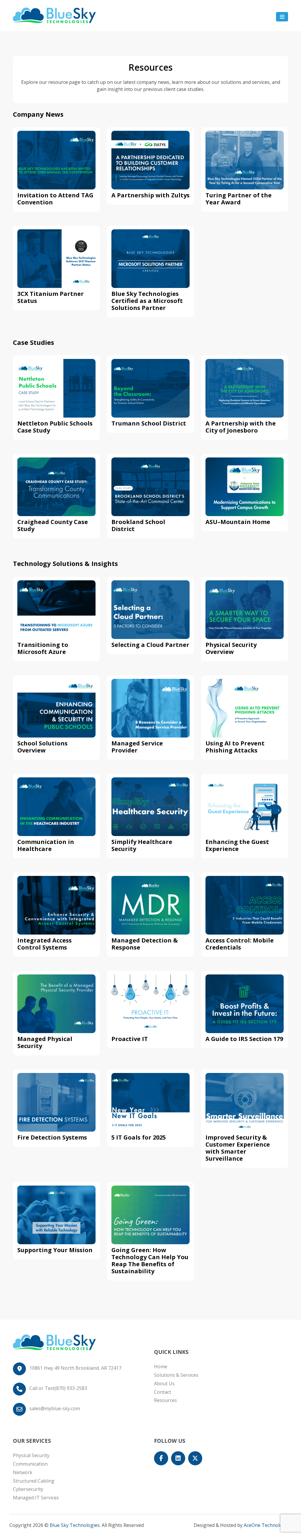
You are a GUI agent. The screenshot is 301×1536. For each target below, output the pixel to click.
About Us (164, 1383)
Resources (165, 1400)
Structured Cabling (33, 1481)
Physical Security (31, 1455)
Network (22, 1472)
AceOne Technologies (268, 1525)
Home (160, 1366)
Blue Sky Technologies (75, 1525)
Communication (30, 1464)
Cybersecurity (28, 1489)
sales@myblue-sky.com (54, 1408)
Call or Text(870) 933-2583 (58, 1388)
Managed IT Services (36, 1497)
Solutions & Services (176, 1375)
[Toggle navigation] (282, 16)
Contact (162, 1392)
